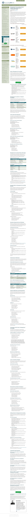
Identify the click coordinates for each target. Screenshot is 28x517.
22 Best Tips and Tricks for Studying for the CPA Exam (5, 31)
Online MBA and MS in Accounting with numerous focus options (17, 50)
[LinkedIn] (16, 511)
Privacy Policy (14, 514)
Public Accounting (3, 9)
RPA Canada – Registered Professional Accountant (4, 82)
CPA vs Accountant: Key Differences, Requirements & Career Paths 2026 (5, 34)
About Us (12, 514)
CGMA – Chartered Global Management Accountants (4, 70)
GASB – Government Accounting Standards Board (5, 77)
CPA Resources (4, 46)
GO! (5, 43)
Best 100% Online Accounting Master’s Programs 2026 (5, 23)
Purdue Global (17, 32)
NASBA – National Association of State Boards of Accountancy (5, 62)
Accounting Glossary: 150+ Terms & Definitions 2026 (5, 32)
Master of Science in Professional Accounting (17, 56)
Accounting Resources (5, 7)
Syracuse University (17, 53)
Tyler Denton (16, 10)
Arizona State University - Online (17, 39)
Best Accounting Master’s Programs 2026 (5, 21)
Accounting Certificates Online (5, 58)
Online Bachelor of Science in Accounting (17, 35)
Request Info (23, 33)
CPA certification (14, 281)
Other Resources (4, 60)
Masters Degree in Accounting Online (5, 56)
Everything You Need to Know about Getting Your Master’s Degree (5, 29)
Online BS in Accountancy (17, 42)
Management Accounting (4, 10)
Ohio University (17, 65)
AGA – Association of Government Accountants (5, 67)
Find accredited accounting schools (22, 447)
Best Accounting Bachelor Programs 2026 (5, 20)
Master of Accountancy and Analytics (17, 68)
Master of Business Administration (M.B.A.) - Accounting (17, 62)
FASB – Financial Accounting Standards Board (4, 75)
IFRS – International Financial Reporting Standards (5, 80)
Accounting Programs (4, 8)
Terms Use (17, 514)
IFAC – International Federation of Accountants (5, 78)
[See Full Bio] (19, 509)
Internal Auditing (3, 11)
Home (18, 0)
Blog (22, 0)
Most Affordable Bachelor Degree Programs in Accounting (5, 25)
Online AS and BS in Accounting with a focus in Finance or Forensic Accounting (17, 28)
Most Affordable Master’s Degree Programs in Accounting (5, 26)
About (20, 0)
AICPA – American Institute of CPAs (5, 63)
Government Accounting (4, 12)
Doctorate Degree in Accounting (5, 57)
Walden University (17, 59)
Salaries (3, 13)
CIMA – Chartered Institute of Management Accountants (4, 72)
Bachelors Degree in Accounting (5, 55)
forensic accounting (16, 324)
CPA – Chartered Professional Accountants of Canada (5, 73)
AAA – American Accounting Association (4, 69)
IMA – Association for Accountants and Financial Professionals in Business (5, 64)
